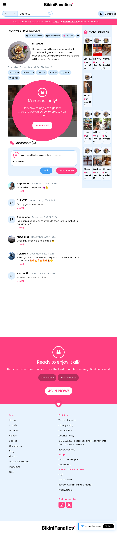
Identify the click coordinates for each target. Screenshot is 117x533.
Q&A (11, 471)
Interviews (14, 466)
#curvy (53, 72)
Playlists (13, 456)
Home (12, 420)
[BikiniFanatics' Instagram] (61, 505)
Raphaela (23, 183)
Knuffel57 (22, 273)
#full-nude (28, 72)
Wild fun (97, 169)
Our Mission (15, 446)
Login (56, 21)
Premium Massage (107, 58)
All (6, 13)
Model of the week (19, 461)
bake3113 (22, 200)
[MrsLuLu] (19, 52)
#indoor (13, 77)
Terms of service (67, 420)
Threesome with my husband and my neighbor (88, 95)
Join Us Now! (70, 21)
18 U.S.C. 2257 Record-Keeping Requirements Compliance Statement (82, 442)
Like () (20, 191)
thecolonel (23, 217)
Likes (69, 35)
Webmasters (65, 489)
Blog (11, 451)
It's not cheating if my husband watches (97, 58)
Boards (13, 440)
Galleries (14, 430)
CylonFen (22, 253)
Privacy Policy (65, 425)
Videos (13, 435)
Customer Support (68, 459)
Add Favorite (54, 35)
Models (13, 425)
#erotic (42, 72)
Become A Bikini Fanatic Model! (75, 484)
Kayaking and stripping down (107, 132)
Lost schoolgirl (88, 58)
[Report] (77, 36)
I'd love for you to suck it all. (97, 132)
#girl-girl (65, 72)
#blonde (14, 72)
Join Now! (42, 125)
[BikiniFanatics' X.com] (69, 505)
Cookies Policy (66, 435)
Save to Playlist (35, 35)
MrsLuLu (37, 43)
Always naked (107, 169)
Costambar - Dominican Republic (88, 132)
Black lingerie (88, 169)
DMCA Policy (65, 430)
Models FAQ (64, 464)
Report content (66, 449)
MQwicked (23, 236)
